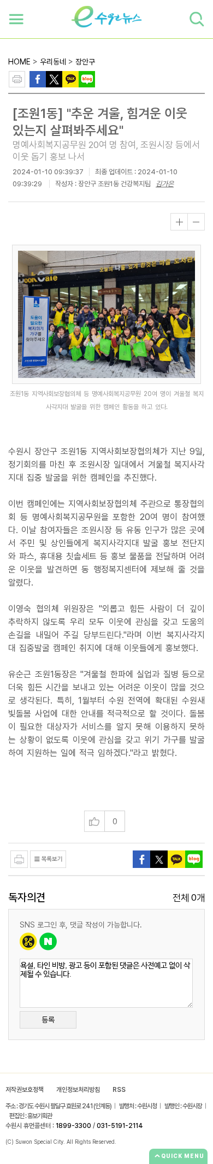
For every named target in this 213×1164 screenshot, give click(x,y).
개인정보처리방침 (78, 1090)
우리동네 (53, 61)
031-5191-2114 (120, 1126)
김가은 (165, 184)
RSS (119, 1090)
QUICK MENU (182, 1156)
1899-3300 (73, 1126)
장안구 (85, 61)
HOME (19, 61)
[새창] (54, 78)
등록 (48, 1019)
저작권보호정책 (24, 1090)
